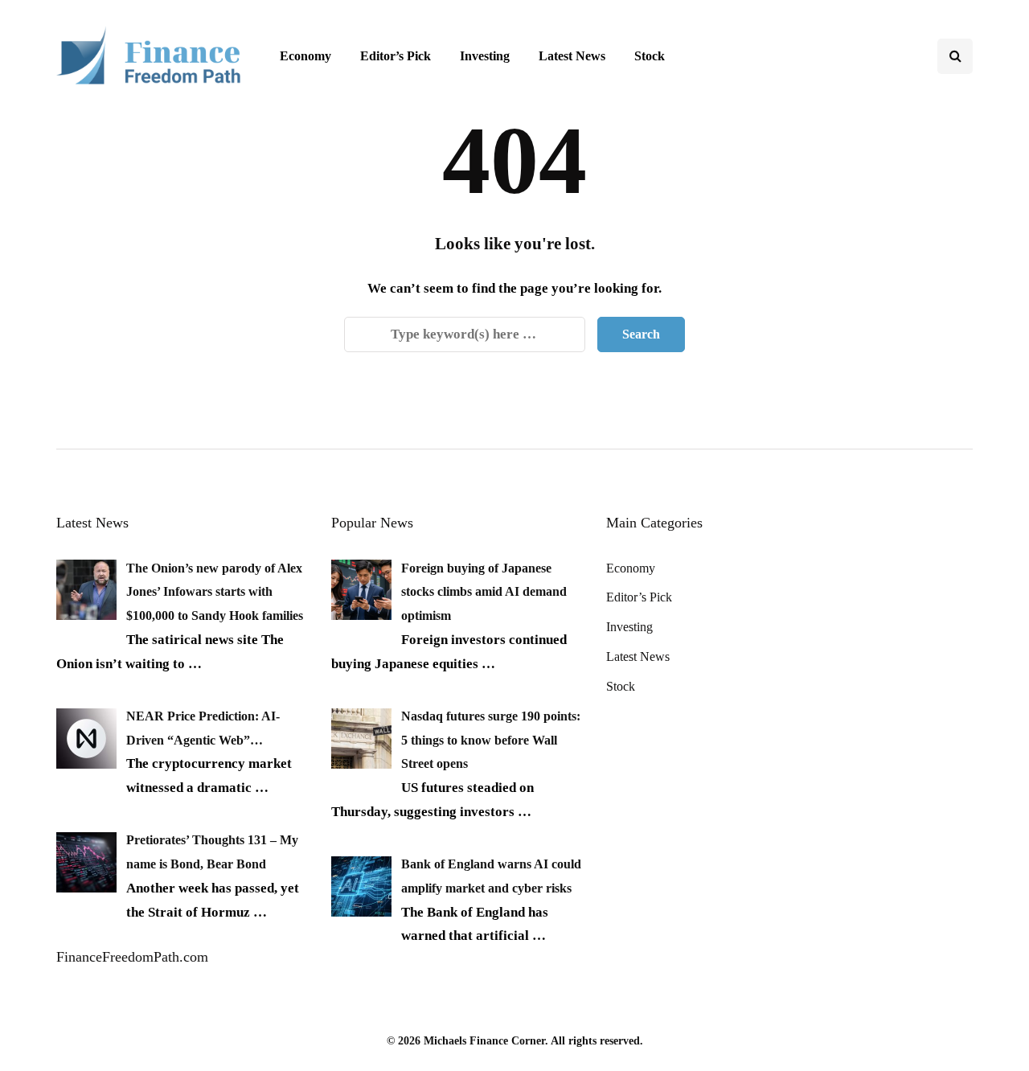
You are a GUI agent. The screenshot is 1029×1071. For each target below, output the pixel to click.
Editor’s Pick (395, 56)
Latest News (572, 56)
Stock (649, 56)
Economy (305, 56)
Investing (485, 56)
